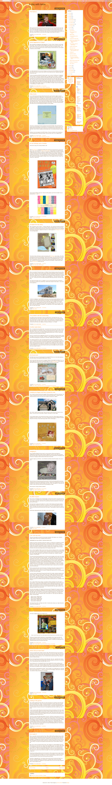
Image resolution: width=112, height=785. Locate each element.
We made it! (33, 734)
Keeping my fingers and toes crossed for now (42, 392)
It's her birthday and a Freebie (38, 143)
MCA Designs (34, 149)
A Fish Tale (34, 264)
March (71, 68)
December (72, 19)
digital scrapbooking (46, 87)
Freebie (34, 217)
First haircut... (34, 11)
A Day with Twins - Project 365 (79, 115)
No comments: (44, 216)
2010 (70, 14)
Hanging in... (33, 451)
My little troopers (34, 496)
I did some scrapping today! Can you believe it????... (74, 57)
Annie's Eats (78, 97)
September (72, 24)
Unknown (71, 128)
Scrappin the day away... (37, 224)
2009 (70, 16)
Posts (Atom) (49, 770)
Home (36, 308)
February (72, 70)
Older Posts (61, 767)
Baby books (33, 94)
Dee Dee (41, 87)
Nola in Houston (78, 107)
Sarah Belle (53, 643)
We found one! (34, 355)
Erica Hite (47, 136)
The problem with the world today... (39, 315)
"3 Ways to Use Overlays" (45, 150)
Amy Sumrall (34, 87)
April (71, 67)
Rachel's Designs (48, 643)
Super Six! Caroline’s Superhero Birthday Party (78, 100)
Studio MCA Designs (79, 122)
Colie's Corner (35, 643)
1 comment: (44, 135)
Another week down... (36, 327)
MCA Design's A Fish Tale (59, 229)
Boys (33, 35)
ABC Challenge (54, 361)
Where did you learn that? (37, 650)
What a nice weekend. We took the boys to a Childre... (74, 41)
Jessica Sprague (47, 385)
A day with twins (37, 4)
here (36, 193)
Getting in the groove (36, 700)
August (71, 25)
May (71, 65)
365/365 (78, 117)
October (71, 22)
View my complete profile (72, 130)
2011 (70, 13)
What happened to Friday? (37, 42)
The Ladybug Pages (78, 89)
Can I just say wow (35, 535)
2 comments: (44, 34)
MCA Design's (52, 256)
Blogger (68, 782)
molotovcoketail (59, 782)
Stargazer (79, 81)
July (71, 27)
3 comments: (44, 307)
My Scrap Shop (35, 261)
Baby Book (34, 136)
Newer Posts (32, 767)
